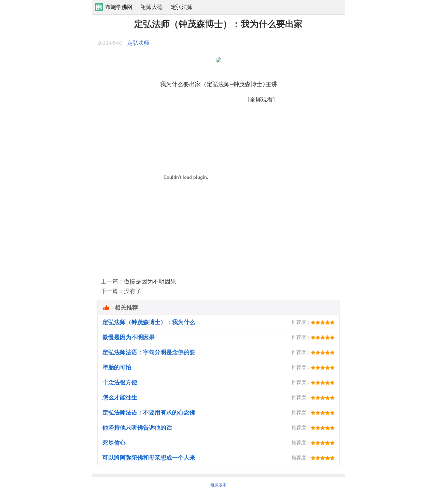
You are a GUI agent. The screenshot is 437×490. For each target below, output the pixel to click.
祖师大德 (152, 7)
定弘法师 (182, 7)
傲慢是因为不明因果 (150, 281)
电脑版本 (218, 484)
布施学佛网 (118, 7)
